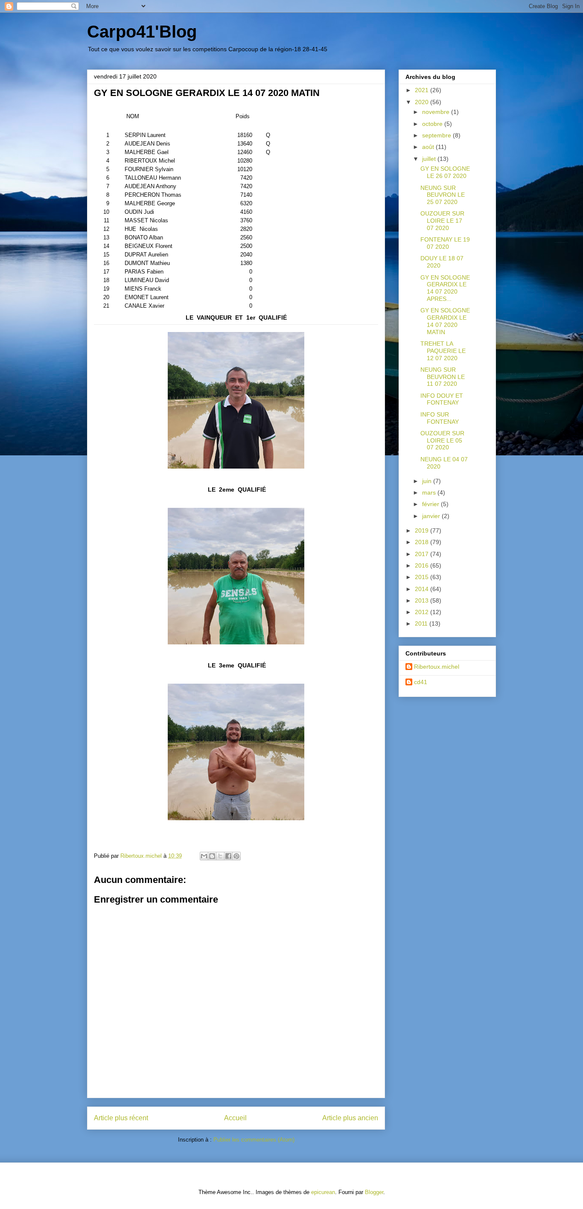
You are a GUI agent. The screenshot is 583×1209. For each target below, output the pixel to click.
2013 (422, 600)
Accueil (235, 1118)
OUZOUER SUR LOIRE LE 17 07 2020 (442, 220)
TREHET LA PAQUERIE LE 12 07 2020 (443, 350)
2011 (422, 623)
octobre (433, 123)
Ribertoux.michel (436, 666)
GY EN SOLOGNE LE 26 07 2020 (445, 172)
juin (427, 481)
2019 (422, 530)
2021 (422, 90)
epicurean (323, 1192)
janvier (432, 516)
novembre (436, 111)
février (431, 504)
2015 (422, 577)
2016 (422, 565)
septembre (437, 135)
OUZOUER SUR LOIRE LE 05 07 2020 (442, 440)
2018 (422, 542)
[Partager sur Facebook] (228, 856)
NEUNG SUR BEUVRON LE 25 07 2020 (442, 195)
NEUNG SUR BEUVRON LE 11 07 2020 (442, 376)
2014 (422, 589)
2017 (422, 554)
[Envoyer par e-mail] (204, 856)
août (429, 146)
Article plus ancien (350, 1118)
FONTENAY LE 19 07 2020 (445, 243)
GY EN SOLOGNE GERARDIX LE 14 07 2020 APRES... (445, 288)
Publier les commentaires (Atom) (253, 1139)
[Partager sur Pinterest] (236, 856)
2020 (422, 102)
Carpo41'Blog (142, 31)
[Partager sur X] (220, 856)
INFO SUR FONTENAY (439, 418)
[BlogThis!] (212, 856)
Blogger (374, 1192)
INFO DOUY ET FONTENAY (441, 399)
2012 (422, 612)
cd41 (420, 682)
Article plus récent (121, 1118)
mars (429, 492)
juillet (429, 158)
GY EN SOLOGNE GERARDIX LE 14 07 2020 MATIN (445, 321)
